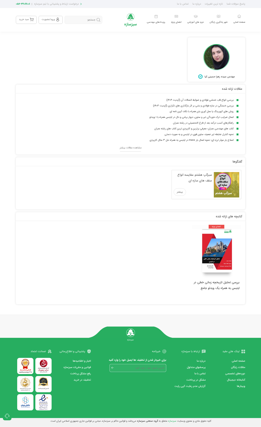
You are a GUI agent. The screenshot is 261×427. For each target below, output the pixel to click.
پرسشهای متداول (196, 367)
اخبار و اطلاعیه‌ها (82, 361)
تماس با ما (183, 4)
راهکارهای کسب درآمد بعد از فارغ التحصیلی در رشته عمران (203, 123)
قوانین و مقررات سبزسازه (77, 367)
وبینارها (241, 386)
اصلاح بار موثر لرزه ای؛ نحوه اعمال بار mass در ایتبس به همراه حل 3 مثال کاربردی (192, 140)
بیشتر (180, 192)
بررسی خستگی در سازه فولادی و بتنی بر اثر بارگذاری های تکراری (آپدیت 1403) (193, 106)
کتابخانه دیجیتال (236, 380)
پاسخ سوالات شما (236, 4)
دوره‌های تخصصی (235, 373)
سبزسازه (172, 421)
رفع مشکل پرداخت (80, 373)
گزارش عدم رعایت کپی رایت (190, 386)
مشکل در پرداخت (196, 380)
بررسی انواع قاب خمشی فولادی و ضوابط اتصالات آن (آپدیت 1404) (200, 100)
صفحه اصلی (238, 361)
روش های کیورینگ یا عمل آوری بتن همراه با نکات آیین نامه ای (202, 111)
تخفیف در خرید (82, 380)
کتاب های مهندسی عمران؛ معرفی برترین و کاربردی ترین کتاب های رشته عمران (194, 129)
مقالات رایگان (238, 367)
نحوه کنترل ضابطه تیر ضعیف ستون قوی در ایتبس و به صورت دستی (199, 134)
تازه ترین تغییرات (214, 4)
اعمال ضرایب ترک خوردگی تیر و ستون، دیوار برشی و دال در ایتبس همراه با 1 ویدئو (191, 117)
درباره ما (196, 4)
